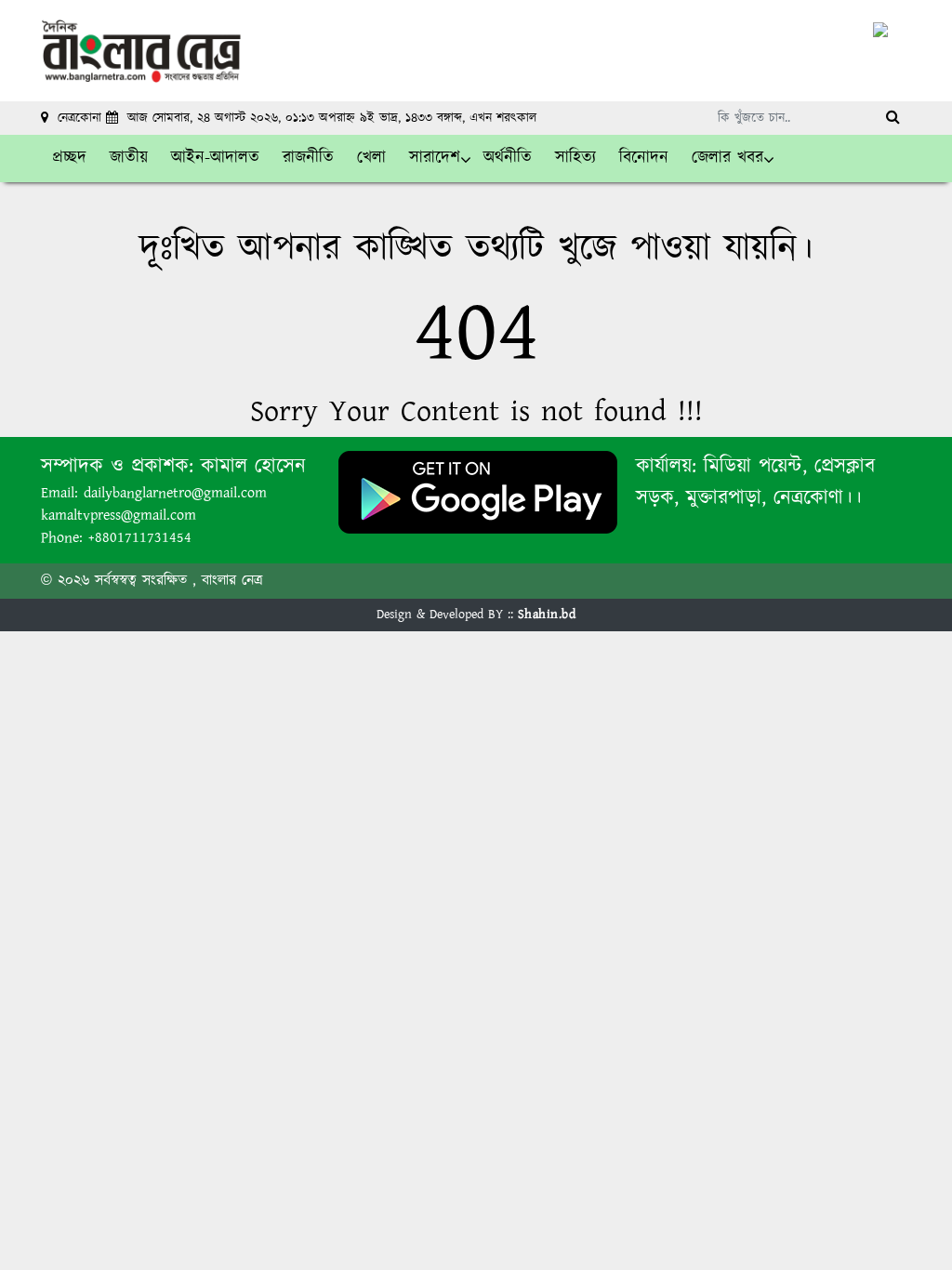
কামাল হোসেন (253, 466)
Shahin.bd (547, 614)
